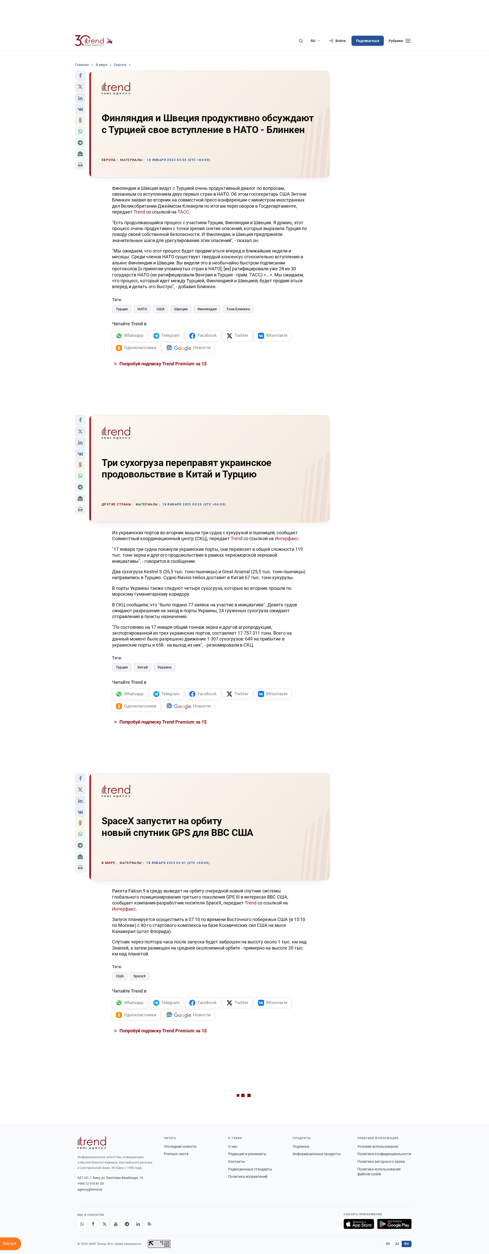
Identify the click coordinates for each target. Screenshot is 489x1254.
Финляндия (207, 309)
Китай (143, 667)
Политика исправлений (247, 1177)
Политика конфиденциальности (384, 1154)
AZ (397, 1244)
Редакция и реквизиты (247, 1154)
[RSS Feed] (149, 1224)
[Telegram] (126, 1224)
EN (388, 1244)
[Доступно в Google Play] (394, 1224)
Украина (164, 667)
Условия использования (377, 1146)
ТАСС (183, 212)
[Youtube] (115, 1224)
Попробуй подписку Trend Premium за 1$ (162, 363)
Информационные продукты (317, 1154)
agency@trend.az (89, 1189)
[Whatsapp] (82, 1224)
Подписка (301, 1146)
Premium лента (176, 1154)
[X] (104, 1224)
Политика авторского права (381, 1161)
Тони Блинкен (238, 309)
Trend (139, 212)
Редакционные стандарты (250, 1169)
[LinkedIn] (138, 1224)
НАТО (142, 309)
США (161, 309)
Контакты (236, 1161)
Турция (122, 309)
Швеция (181, 309)
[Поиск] (301, 41)
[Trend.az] (94, 40)
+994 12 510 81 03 (90, 1183)
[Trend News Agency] (91, 1143)
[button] (80, 76)
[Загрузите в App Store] (359, 1224)
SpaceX (139, 976)
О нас (232, 1146)
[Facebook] (93, 1224)
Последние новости (180, 1146)
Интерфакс (286, 538)
